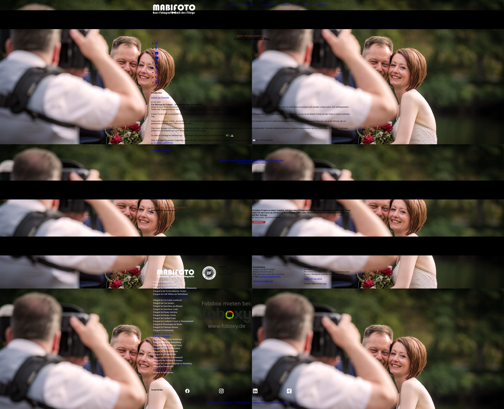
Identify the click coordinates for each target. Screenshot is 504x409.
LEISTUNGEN (268, 5)
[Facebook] (156, 48)
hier (324, 283)
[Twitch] (156, 82)
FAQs (296, 5)
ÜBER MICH (248, 5)
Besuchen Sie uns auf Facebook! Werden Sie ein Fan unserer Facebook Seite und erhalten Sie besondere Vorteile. (252, 161)
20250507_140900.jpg (163, 142)
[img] (174, 9)
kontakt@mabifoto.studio (270, 276)
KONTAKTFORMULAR (263, 281)
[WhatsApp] (156, 72)
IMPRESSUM (259, 402)
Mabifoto (233, 5)
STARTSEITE (214, 402)
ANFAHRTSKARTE (313, 279)
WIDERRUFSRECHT (279, 402)
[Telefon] (156, 77)
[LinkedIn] (156, 63)
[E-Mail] (156, 53)
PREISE (285, 5)
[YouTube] (156, 58)
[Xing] (156, 67)
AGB (294, 402)
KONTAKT (323, 5)
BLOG (307, 5)
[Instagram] (156, 43)
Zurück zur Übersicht (160, 97)
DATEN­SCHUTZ (243, 402)
